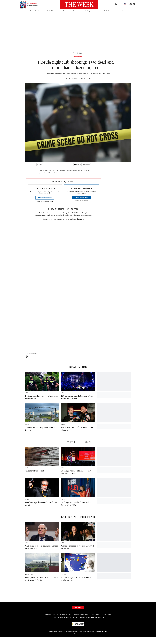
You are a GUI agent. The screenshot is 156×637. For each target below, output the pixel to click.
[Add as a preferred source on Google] (78, 624)
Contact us (80, 219)
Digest (80, 53)
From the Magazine (87, 11)
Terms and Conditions (80, 614)
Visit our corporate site (101, 631)
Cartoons (75, 11)
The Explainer (39, 11)
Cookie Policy (106, 614)
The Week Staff (72, 78)
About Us (48, 614)
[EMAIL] (27, 356)
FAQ (67, 617)
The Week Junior (108, 11)
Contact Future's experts (62, 614)
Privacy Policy (95, 614)
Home (74, 53)
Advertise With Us (58, 617)
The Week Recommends (53, 11)
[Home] (31, 11)
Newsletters (66, 11)
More (97, 11)
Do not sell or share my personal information (87, 617)
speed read (77, 56)
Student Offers (121, 11)
